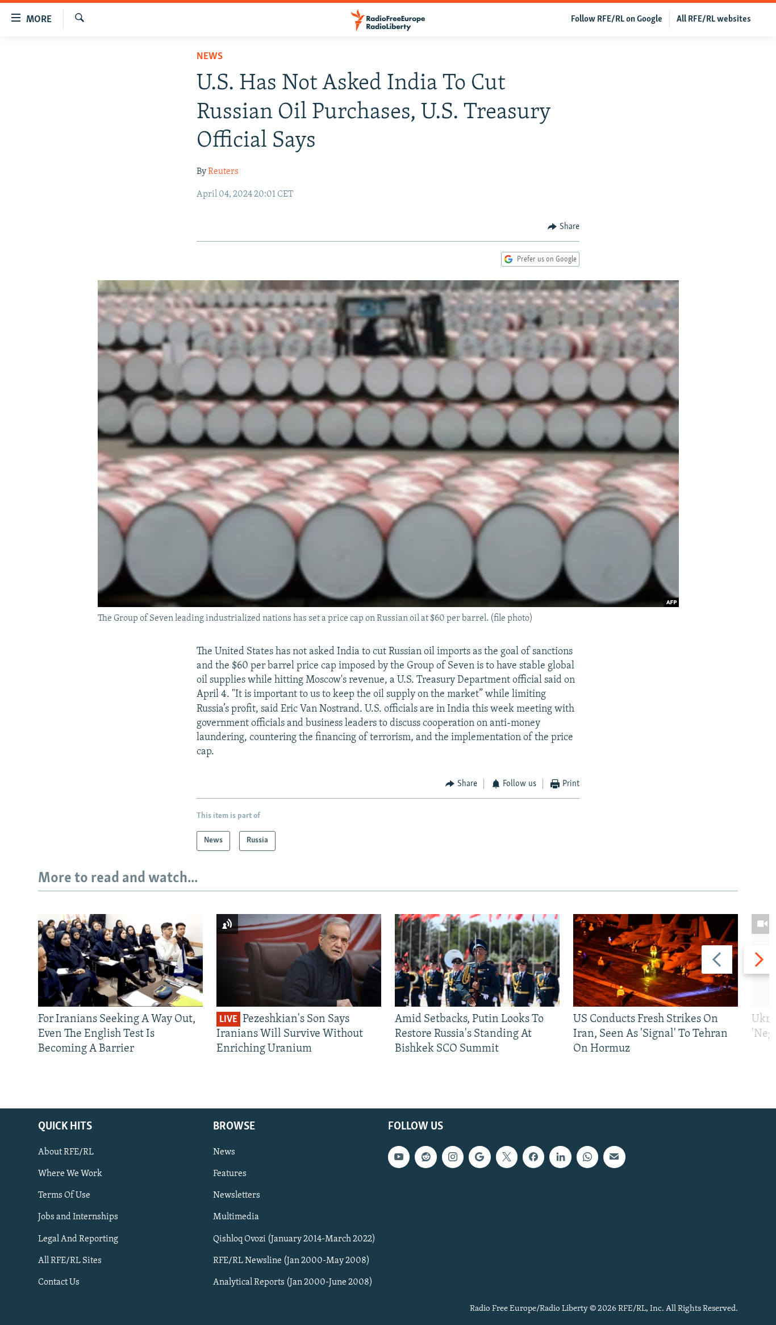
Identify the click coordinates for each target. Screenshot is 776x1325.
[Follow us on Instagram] (453, 1157)
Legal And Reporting (78, 1238)
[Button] (563, 226)
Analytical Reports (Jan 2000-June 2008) (293, 1281)
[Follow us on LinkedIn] (560, 1157)
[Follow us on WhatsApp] (587, 1157)
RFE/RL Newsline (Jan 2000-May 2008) (291, 1260)
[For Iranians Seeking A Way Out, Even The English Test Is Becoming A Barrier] (120, 960)
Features (230, 1173)
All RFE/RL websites (714, 19)
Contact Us (59, 1281)
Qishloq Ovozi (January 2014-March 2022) (294, 1238)
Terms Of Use (64, 1195)
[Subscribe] (614, 1157)
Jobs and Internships (78, 1217)
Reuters (223, 171)
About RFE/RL (66, 1152)
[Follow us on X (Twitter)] (507, 1157)
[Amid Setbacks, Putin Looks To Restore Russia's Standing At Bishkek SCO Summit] (477, 960)
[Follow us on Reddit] (425, 1157)
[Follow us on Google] (479, 1157)
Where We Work (70, 1173)
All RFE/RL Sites (70, 1260)
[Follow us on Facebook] (533, 1157)
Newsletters (236, 1195)
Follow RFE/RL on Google (616, 19)
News (210, 57)
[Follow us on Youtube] (399, 1157)
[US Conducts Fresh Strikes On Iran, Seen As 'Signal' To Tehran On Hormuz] (655, 960)
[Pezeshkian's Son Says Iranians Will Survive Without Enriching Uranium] (298, 960)
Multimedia (236, 1217)
